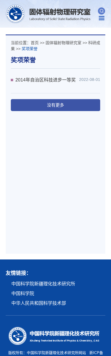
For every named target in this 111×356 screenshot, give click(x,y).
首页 (35, 42)
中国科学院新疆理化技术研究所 (43, 283)
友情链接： (18, 273)
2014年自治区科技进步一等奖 (45, 79)
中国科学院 (22, 293)
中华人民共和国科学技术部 (38, 303)
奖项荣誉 (30, 48)
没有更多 (55, 105)
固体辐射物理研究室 (63, 42)
